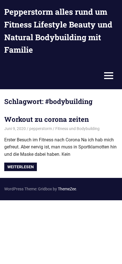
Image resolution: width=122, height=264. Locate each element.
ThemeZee (67, 189)
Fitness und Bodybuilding (77, 128)
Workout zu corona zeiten (46, 119)
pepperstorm (40, 128)
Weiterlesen (20, 167)
